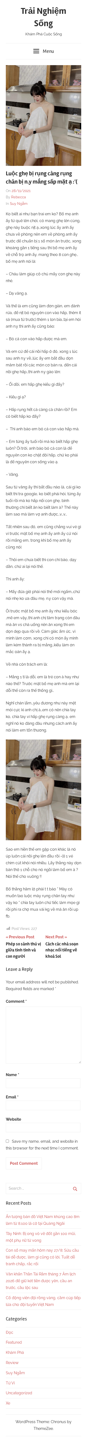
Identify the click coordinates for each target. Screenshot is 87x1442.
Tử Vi (10, 1383)
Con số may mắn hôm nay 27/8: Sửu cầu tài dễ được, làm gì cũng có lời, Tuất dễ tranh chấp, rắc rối (42, 1257)
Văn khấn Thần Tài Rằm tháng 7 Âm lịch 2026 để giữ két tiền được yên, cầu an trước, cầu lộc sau (41, 1281)
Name (12, 1074)
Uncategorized (19, 1393)
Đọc (9, 1332)
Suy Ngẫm (19, 203)
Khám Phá (15, 1352)
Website (13, 1119)
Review (12, 1362)
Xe (8, 1403)
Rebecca (18, 197)
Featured (14, 1342)
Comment (16, 1001)
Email (12, 1097)
